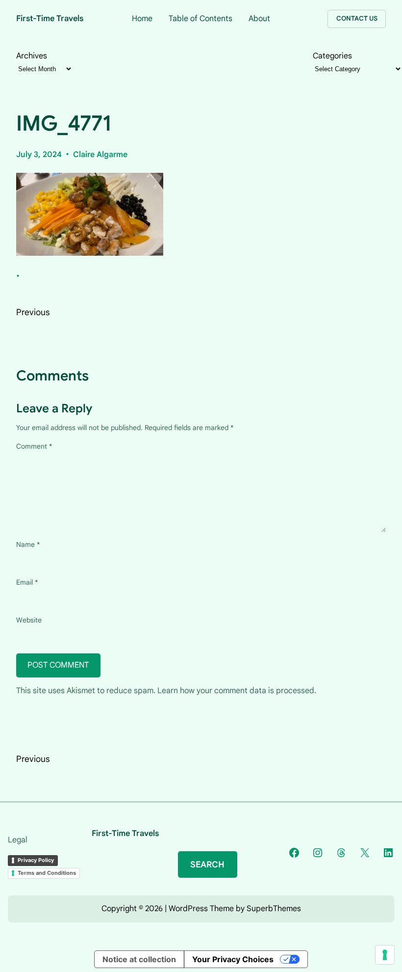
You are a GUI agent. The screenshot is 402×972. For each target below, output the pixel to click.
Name (28, 544)
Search (207, 864)
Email (27, 582)
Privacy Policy (36, 860)
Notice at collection (139, 959)
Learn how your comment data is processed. (236, 691)
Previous (33, 312)
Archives (31, 56)
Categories (332, 56)
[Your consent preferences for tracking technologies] (385, 954)
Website (29, 620)
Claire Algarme (100, 155)
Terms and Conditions (47, 872)
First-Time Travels (49, 18)
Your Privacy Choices (233, 959)
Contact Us (356, 18)
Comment (34, 446)
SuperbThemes (274, 909)
